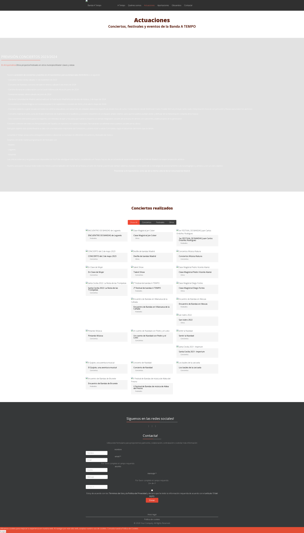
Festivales (160, 222)
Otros (171, 222)
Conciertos (146, 222)
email (118, 456)
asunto (118, 466)
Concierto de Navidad (142, 367)
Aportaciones (163, 5)
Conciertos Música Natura (190, 256)
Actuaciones (149, 5)
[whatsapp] (157, 426)
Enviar (152, 500)
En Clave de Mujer (96, 272)
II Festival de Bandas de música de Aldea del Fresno (151, 387)
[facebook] (147, 426)
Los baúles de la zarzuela (190, 367)
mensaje (152, 473)
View (203, 232)
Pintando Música (95, 335)
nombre (118, 449)
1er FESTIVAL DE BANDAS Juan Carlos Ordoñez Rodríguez (196, 239)
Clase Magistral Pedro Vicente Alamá (195, 272)
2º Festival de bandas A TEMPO (147, 288)
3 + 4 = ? (152, 483)
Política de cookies (152, 519)
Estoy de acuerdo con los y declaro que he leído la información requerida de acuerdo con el (152, 495)
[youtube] (153, 426)
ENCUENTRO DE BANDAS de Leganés (105, 235)
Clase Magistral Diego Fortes (192, 288)
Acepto (3, 531)
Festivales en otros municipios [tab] (43, 65)
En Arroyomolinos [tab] (8, 65)
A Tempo (121, 5)
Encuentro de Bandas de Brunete (103, 383)
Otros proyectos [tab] (23, 65)
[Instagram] (150, 426)
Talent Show (139, 272)
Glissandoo (176, 5)
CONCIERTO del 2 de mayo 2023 (102, 256)
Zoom (191, 232)
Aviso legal (152, 514)
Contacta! (188, 5)
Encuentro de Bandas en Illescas (193, 304)
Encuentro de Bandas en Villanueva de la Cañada (151, 308)
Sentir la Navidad (186, 335)
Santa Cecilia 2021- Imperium (192, 351)
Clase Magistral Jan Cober (145, 235)
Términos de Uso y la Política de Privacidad (128, 493)
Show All (133, 222)
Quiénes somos (134, 5)
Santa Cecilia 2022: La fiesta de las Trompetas (103, 289)
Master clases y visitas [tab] (65, 65)
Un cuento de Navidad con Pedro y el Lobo (149, 336)
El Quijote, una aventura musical (102, 367)
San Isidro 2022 (185, 319)
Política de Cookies (130, 528)
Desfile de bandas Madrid (144, 256)
